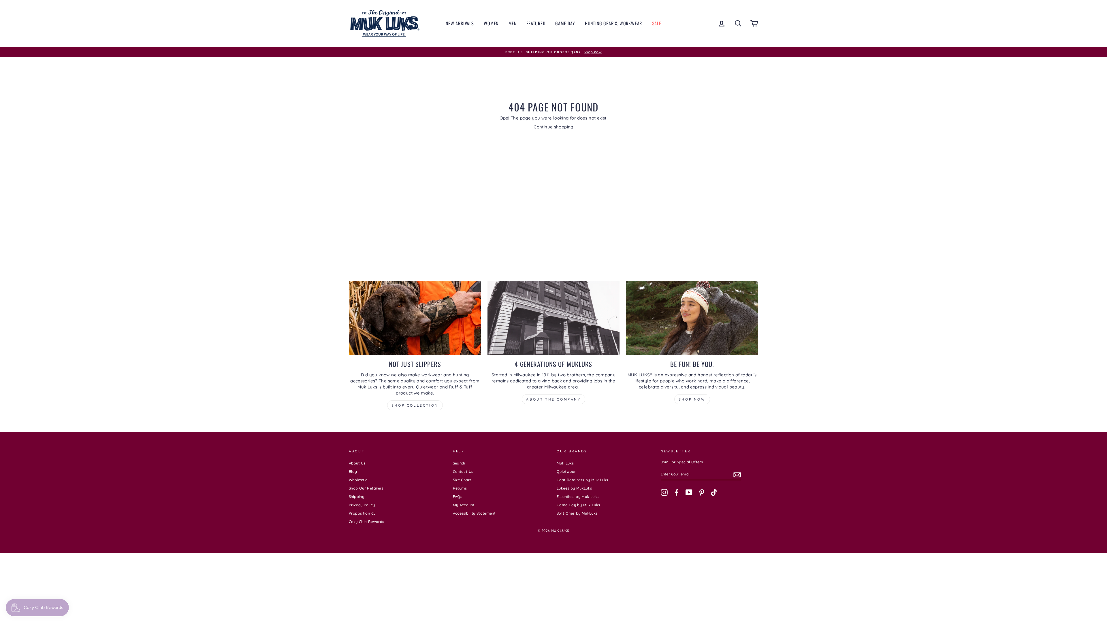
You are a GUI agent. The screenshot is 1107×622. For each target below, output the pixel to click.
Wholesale (358, 479)
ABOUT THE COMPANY (553, 399)
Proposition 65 (362, 513)
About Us (357, 463)
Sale (656, 23)
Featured (535, 23)
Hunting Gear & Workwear (613, 23)
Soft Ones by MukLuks (577, 513)
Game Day (565, 23)
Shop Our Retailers (366, 488)
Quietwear (566, 471)
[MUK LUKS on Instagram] (664, 492)
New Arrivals (460, 23)
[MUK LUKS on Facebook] (676, 492)
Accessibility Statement (474, 513)
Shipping (356, 496)
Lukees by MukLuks (574, 488)
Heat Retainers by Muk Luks (582, 479)
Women (491, 23)
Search (459, 463)
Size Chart (462, 479)
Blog (353, 471)
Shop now (692, 399)
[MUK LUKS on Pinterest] (701, 492)
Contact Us (463, 471)
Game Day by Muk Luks (578, 504)
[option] (553, 52)
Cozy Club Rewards (366, 521)
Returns (460, 488)
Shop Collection (414, 405)
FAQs (457, 496)
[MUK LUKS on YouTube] (689, 492)
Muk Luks (565, 463)
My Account (464, 504)
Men (513, 23)
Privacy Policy (362, 504)
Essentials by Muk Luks (577, 496)
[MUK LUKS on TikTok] (714, 492)
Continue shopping (553, 127)
